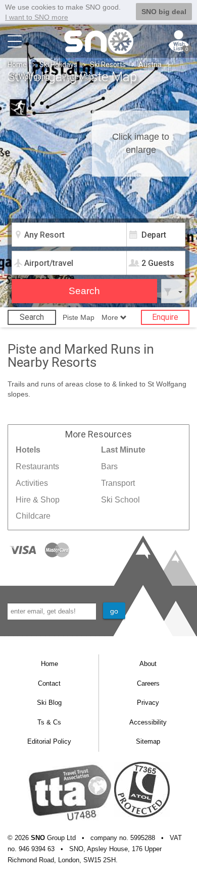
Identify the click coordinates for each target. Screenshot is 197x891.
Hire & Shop (38, 499)
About (148, 663)
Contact (49, 683)
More (111, 317)
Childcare (33, 516)
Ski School (120, 499)
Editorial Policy (49, 741)
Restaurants (37, 466)
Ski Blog (49, 702)
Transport (118, 483)
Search (32, 317)
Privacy (148, 702)
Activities (32, 483)
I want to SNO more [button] (36, 17)
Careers (148, 683)
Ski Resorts (108, 65)
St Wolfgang (30, 77)
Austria (150, 65)
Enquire (165, 317)
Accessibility (148, 722)
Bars (109, 466)
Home (17, 65)
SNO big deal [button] (163, 12)
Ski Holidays (58, 65)
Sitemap (148, 741)
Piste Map (78, 317)
